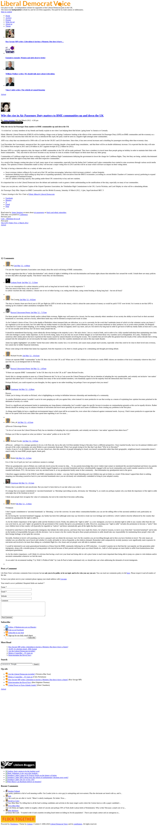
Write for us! (10, 22)
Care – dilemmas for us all (10, 219)
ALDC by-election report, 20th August (22, 649)
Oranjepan (14, 389)
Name (3, 587)
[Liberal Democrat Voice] (35, 6)
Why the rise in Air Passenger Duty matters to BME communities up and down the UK (52, 115)
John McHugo (13, 811)
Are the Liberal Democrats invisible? (21, 651)
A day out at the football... (29, 773)
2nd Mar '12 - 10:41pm (31, 356)
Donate (8, 20)
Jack (9, 796)
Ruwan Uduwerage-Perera (20, 312)
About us (9, 24)
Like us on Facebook (16, 630)
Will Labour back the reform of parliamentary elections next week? (43, 777)
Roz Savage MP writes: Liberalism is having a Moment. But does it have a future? (38, 647)
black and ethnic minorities (56, 212)
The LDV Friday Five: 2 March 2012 (14, 223)
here (128, 573)
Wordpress (14, 824)
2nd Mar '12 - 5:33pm (30, 282)
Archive (8, 18)
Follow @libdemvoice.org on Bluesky (22, 627)
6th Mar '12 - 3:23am (23, 458)
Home (8, 16)
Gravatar (63, 579)
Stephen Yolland (14, 791)
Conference (23, 215)
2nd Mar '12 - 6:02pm (28, 300)
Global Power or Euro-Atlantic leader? (22, 685)
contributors (77, 824)
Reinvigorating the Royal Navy (19, 655)
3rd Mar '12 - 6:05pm (30, 441)
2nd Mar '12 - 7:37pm (39, 312)
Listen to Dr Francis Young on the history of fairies (38, 775)
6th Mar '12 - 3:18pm (24, 504)
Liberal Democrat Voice (59, 824)
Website (4, 596)
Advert (3, 94)
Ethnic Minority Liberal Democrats (42, 194)
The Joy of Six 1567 (27, 780)
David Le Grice (13, 801)
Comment (4, 601)
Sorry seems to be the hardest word (26, 771)
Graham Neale (16, 282)
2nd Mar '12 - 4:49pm (22, 266)
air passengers (39, 212)
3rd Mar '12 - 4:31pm (25, 422)
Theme (8, 26)
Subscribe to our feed (16, 633)
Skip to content (6, 12)
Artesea (30, 824)
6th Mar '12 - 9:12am (26, 483)
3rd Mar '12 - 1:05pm (38, 369)
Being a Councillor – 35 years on (20, 653)
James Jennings (9, 120)
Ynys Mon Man (14, 806)
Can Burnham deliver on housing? (28, 782)
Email (3, 592)
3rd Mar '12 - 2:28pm (26, 389)
